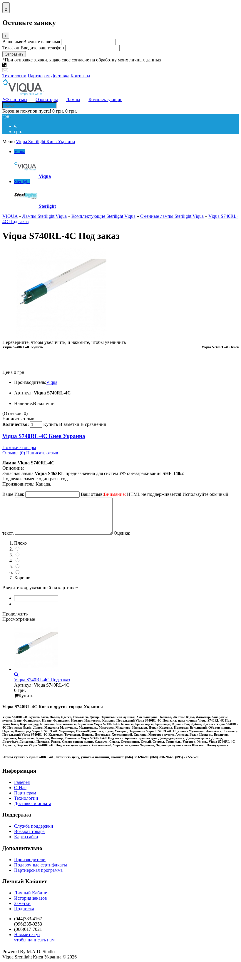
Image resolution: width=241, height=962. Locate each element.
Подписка (24, 908)
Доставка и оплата (32, 803)
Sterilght (22, 181)
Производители (30, 859)
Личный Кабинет (31, 892)
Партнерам (25, 792)
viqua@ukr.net (22, 70)
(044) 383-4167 (23, 65)
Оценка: (122, 533)
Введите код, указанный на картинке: (40, 587)
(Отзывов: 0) (15, 413)
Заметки (22, 903)
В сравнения (93, 424)
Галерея (22, 782)
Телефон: (33, 47)
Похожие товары (19, 447)
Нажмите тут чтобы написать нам (34, 937)
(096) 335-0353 (55, 65)
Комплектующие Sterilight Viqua (103, 216)
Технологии (26, 798)
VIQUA (10, 216)
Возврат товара (29, 831)
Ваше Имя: (13, 494)
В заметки (69, 424)
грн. (18, 131)
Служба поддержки (33, 826)
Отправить (14, 54)
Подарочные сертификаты (40, 864)
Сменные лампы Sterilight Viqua (172, 216)
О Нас (20, 787)
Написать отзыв (18, 418)
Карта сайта (26, 836)
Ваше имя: (31, 41)
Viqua (19, 151)
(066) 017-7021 (87, 65)
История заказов (30, 898)
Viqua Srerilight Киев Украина (45, 141)
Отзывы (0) (13, 452)
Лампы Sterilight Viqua (44, 216)
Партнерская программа (38, 870)
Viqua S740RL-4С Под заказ (42, 679)
